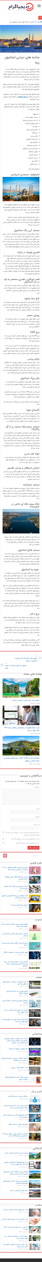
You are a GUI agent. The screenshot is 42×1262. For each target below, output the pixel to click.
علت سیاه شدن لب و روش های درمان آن (15, 1219)
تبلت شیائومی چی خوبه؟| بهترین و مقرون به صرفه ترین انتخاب (15, 896)
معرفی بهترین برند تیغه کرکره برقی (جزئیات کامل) (17, 992)
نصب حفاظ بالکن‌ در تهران (19, 1067)
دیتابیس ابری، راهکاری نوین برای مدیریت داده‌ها (15, 944)
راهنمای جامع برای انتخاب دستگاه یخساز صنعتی (15, 1001)
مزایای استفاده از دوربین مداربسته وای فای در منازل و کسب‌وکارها (15, 1059)
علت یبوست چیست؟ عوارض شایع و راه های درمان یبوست (15, 1245)
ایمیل (37, 817)
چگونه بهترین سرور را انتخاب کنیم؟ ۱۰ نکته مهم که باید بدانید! (14, 925)
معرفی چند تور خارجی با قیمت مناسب (25, 700)
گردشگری (33, 22)
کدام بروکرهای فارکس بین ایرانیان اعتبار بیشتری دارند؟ (15, 1116)
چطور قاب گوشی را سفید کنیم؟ (18, 1124)
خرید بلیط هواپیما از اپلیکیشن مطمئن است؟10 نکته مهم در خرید (16, 1163)
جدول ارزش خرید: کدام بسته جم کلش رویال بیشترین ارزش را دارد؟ (16, 1106)
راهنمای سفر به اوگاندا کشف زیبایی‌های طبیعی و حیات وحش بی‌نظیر (16, 1173)
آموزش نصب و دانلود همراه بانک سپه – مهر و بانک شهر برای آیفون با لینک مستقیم (15, 964)
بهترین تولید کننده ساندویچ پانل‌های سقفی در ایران (16, 1078)
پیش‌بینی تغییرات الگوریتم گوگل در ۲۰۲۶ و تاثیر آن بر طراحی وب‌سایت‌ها (15, 868)
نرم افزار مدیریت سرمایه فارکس (18, 1096)
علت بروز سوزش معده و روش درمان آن (15, 1209)
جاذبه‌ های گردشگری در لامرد (19, 1190)
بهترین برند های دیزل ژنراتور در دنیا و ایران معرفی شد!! (16, 1011)
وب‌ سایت (36, 824)
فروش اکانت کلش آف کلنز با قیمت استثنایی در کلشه (26, 658)
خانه (38, 22)
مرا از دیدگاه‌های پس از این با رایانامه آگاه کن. (25, 839)
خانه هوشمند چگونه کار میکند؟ (18, 1049)
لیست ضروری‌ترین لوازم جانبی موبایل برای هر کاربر (16, 887)
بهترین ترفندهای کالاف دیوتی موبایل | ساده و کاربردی (16, 878)
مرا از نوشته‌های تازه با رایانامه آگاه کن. (27, 843)
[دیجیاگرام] (21, 7)
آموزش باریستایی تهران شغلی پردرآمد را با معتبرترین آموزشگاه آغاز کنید (15, 1135)
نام (38, 809)
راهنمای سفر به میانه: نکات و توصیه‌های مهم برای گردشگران (15, 1182)
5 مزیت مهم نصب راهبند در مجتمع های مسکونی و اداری (15, 983)
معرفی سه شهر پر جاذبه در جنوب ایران (15, 665)
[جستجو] (5, 856)
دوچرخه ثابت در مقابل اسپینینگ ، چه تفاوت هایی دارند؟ (16, 1237)
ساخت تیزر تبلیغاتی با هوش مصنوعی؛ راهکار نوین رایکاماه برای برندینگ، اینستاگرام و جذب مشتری (16, 1040)
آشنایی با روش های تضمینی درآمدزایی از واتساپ (15, 934)
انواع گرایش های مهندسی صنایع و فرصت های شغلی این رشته (15, 1020)
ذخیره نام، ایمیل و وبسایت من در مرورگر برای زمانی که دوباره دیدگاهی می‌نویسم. (22, 833)
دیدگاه (36, 787)
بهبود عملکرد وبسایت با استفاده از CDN (16, 952)
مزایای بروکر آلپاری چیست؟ (19, 905)
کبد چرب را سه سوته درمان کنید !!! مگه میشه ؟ (16, 1228)
